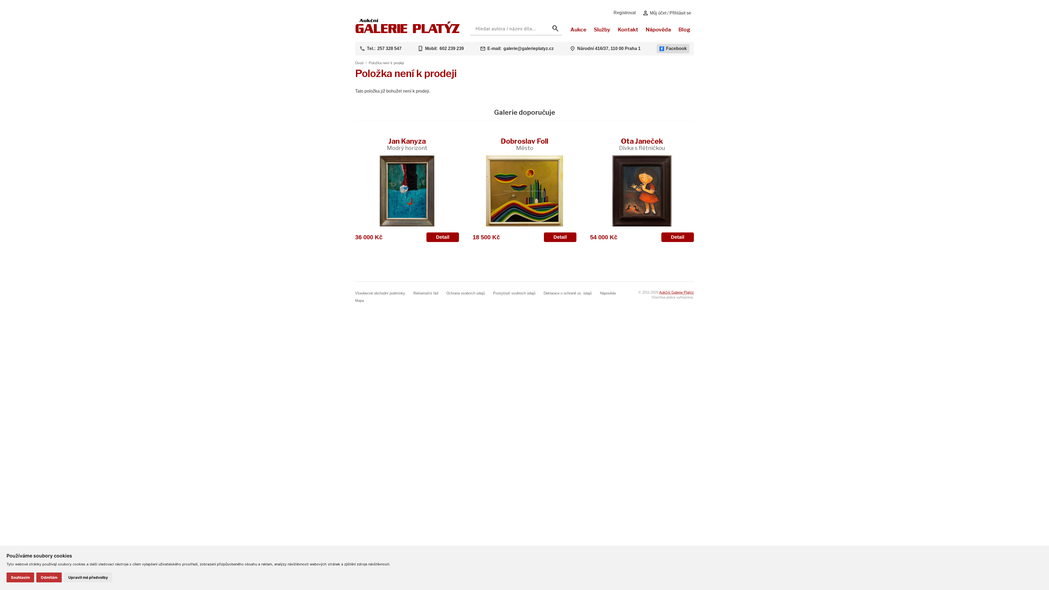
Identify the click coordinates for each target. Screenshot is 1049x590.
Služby (602, 29)
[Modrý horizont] (407, 190)
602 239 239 (452, 48)
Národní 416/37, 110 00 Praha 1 (609, 48)
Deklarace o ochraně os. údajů (568, 293)
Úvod (359, 63)
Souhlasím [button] (20, 577)
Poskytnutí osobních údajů (514, 293)
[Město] (524, 190)
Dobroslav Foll (524, 144)
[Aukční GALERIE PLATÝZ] (407, 32)
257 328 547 (389, 48)
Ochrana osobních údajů (465, 293)
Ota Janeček (642, 144)
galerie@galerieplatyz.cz (528, 48)
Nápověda (658, 29)
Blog (684, 29)
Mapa (359, 301)
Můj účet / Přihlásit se (666, 13)
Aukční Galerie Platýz (676, 292)
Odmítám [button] (49, 577)
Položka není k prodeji (386, 63)
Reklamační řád (425, 293)
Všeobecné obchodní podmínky (380, 293)
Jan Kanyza (407, 144)
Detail (442, 237)
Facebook (676, 48)
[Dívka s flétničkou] (642, 190)
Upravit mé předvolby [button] (88, 577)
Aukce (578, 29)
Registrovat (625, 12)
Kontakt (628, 29)
